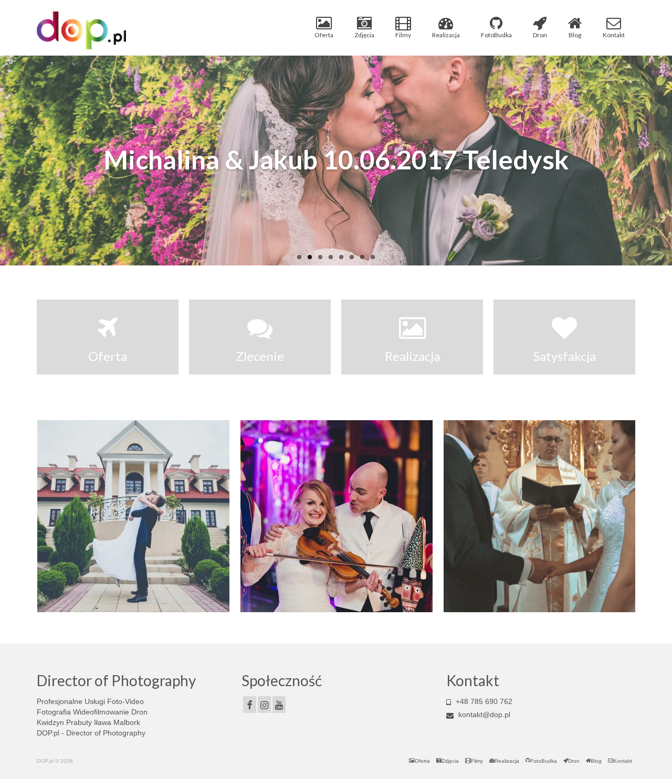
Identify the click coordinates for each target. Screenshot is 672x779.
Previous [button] (46, 516)
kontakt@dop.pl (483, 714)
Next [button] (626, 516)
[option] (133, 516)
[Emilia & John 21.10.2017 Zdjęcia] (133, 516)
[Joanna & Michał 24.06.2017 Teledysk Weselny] (336, 516)
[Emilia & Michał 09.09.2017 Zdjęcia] (540, 516)
